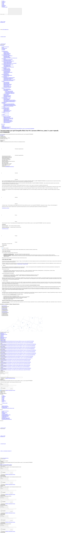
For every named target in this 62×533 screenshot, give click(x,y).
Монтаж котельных (6, 119)
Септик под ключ (4, 407)
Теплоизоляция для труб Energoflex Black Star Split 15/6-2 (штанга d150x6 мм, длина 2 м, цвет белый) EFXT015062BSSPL (17, 345)
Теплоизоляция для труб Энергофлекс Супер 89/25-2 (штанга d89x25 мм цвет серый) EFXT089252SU (15, 366)
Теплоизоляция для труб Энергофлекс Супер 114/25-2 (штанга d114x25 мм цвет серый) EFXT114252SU (15, 360)
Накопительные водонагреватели (7, 419)
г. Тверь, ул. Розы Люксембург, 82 (2, 22)
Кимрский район (4, 308)
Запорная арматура (4, 51)
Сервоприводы (6, 73)
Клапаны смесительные (7, 53)
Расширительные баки (7, 69)
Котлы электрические (7, 88)
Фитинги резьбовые (6, 99)
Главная (3, 395)
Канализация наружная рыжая (8, 59)
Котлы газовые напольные (9, 91)
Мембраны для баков (7, 68)
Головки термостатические (7, 62)
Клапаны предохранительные (8, 72)
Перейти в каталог (3, 340)
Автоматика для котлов (7, 96)
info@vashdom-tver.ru (5, 29)
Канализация (4, 58)
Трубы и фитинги (4, 97)
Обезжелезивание (6, 109)
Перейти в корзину (9, 464)
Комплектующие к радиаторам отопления (10, 105)
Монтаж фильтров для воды (8, 120)
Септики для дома (6, 112)
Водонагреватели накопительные (8, 80)
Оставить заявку (3, 475)
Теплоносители (4, 102)
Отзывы (3, 4)
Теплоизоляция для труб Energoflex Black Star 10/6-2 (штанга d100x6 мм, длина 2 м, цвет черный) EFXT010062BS (16, 342)
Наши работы (4, 5)
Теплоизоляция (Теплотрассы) (9, 166)
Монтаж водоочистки (7, 111)
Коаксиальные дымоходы (7, 95)
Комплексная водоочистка (7, 110)
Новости (3, 2)
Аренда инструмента (7, 122)
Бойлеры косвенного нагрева (6, 414)
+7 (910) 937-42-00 (3, 43)
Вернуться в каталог (3, 464)
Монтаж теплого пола (7, 117)
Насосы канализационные (7, 86)
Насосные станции (6, 85)
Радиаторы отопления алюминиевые (9, 103)
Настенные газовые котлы (6, 418)
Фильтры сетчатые (6, 52)
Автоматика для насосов (7, 87)
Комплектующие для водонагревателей (9, 79)
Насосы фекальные (6, 82)
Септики (3, 114)
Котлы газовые (6, 90)
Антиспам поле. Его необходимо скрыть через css (7, 377)
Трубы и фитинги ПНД (7, 98)
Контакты (3, 6)
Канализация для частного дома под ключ (8, 408)
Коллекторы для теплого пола (8, 55)
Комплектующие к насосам (8, 84)
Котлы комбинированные (7, 89)
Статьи (3, 3)
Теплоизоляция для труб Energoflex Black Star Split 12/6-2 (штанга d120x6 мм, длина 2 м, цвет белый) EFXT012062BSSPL (17, 351)
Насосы (3, 81)
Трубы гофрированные (7, 65)
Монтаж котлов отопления (7, 121)
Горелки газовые (6, 94)
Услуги (3, 115)
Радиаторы (3, 413)
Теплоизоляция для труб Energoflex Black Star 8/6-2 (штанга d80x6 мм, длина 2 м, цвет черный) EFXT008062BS (16, 357)
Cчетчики (3, 49)
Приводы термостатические (8, 61)
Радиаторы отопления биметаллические (9, 104)
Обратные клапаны (6, 54)
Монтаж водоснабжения (7, 116)
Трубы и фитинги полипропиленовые (9, 101)
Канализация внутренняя (7, 60)
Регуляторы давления (7, 70)
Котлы (3, 47)
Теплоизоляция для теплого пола (8, 64)
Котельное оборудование (5, 74)
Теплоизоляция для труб (7, 66)
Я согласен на (8, 378)
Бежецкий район (4, 305)
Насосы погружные (6, 83)
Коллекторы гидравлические (8, 75)
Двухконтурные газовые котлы (9, 93)
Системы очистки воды (5, 46)
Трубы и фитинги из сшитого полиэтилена (10, 100)
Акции (3, 399)
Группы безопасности (7, 71)
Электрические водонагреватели (8, 78)
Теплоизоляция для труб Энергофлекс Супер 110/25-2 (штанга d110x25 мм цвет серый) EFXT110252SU (15, 363)
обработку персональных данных (10, 378)
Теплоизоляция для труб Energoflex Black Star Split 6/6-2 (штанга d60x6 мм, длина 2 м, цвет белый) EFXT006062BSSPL (17, 348)
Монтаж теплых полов (5, 406)
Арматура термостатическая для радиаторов (10, 63)
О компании (4, 1)
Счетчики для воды (6, 107)
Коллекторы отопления (7, 57)
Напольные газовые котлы (6, 417)
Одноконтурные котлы (5, 415)
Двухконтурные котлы (5, 416)
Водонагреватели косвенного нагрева (9, 77)
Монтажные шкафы (6, 56)
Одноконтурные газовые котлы (9, 92)
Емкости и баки (4, 67)
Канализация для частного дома (8, 118)
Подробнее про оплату (5, 228)
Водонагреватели (4, 48)
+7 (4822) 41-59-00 (3, 36)
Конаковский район (5, 311)
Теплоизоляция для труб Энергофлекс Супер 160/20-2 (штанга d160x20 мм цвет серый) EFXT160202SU (15, 369)
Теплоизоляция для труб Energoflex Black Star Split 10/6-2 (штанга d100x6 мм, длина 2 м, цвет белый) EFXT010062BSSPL (17, 354)
